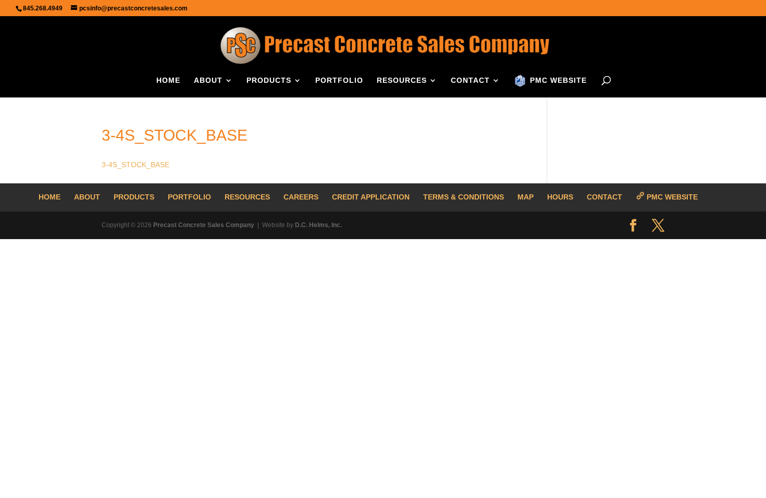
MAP (525, 197)
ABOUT (208, 80)
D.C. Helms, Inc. (318, 225)
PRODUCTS (268, 80)
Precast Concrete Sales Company (204, 225)
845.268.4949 (43, 8)
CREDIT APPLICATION (371, 197)
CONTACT (470, 80)
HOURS (560, 197)
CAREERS (300, 197)
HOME (168, 80)
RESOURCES (402, 80)
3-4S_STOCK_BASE (135, 164)
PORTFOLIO (339, 80)
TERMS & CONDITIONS (463, 197)
